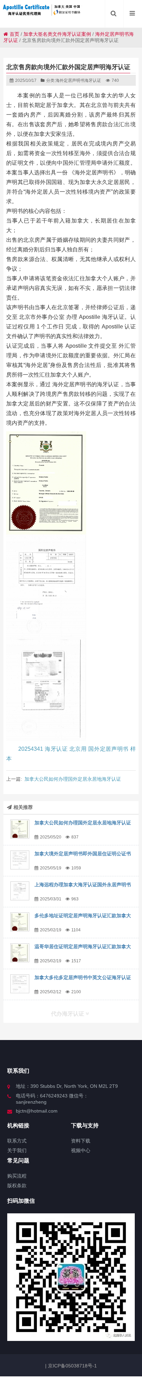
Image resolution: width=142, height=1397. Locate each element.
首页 (14, 34)
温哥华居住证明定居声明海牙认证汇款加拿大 (82, 946)
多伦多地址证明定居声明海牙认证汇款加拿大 (82, 915)
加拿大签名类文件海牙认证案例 (57, 34)
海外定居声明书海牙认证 (78, 80)
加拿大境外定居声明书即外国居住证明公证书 (82, 853)
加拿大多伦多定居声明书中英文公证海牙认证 (82, 977)
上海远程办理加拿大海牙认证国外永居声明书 (82, 884)
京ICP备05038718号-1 (72, 1365)
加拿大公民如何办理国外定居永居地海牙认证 (72, 779)
